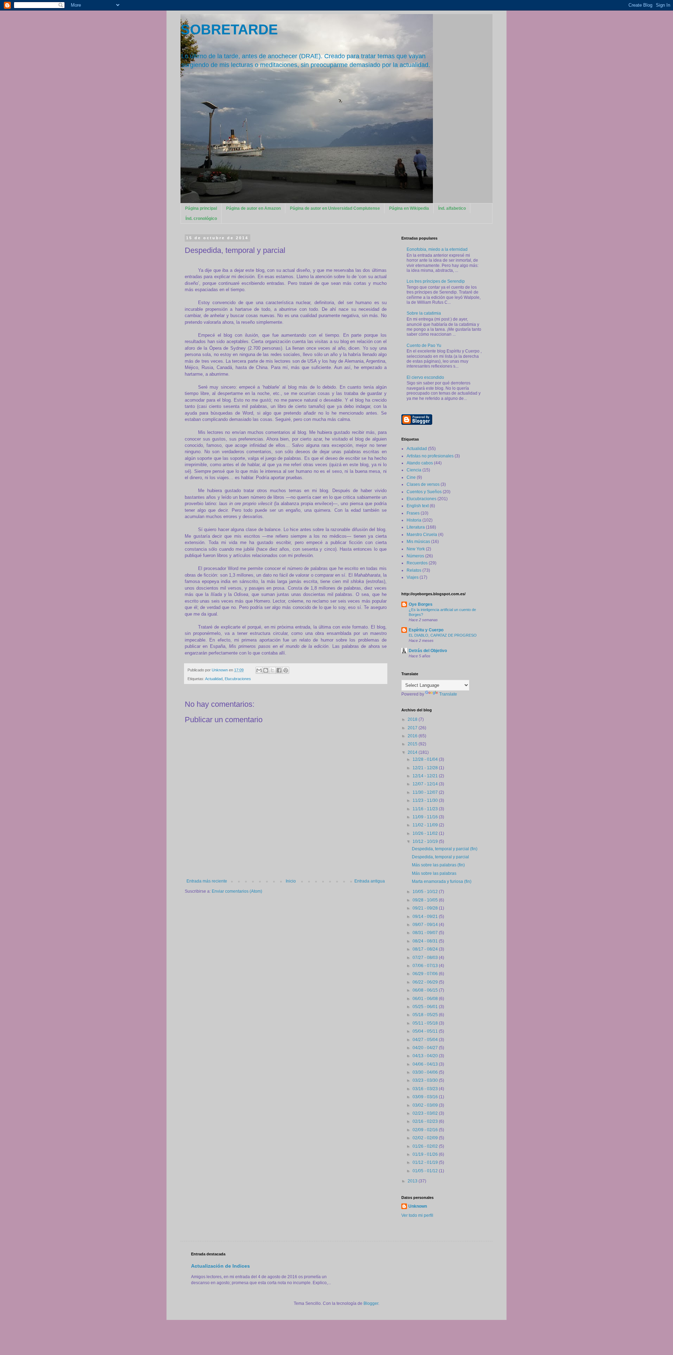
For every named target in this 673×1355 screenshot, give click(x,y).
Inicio (291, 881)
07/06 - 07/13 (426, 965)
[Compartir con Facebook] (279, 670)
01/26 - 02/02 (426, 1146)
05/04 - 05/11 (426, 1031)
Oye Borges (421, 604)
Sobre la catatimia (424, 313)
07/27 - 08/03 (426, 957)
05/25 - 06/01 (426, 1006)
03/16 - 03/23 (426, 1088)
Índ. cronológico (201, 218)
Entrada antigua (369, 881)
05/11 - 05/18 (426, 1023)
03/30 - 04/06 (426, 1072)
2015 (413, 744)
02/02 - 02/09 (426, 1137)
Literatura (416, 527)
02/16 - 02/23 (426, 1121)
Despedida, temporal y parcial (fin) (444, 848)
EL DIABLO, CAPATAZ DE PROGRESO (443, 635)
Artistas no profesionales (430, 456)
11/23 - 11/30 (426, 800)
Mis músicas (418, 541)
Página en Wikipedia (409, 208)
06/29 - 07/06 (426, 973)
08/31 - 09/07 (426, 932)
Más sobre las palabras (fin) (438, 865)
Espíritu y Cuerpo (426, 630)
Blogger (370, 1303)
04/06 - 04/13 (426, 1064)
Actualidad (214, 679)
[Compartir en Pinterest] (285, 670)
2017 (413, 727)
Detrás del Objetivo (428, 650)
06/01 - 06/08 (426, 998)
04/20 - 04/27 (426, 1047)
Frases (413, 513)
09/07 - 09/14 (426, 924)
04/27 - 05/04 (426, 1039)
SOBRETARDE (229, 29)
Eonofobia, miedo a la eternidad (437, 249)
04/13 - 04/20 (426, 1055)
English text (418, 505)
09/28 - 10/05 (426, 900)
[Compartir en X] (272, 670)
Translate (448, 694)
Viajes (413, 577)
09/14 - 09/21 (426, 916)
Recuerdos (417, 563)
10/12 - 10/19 (426, 841)
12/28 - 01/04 (426, 759)
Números (415, 556)
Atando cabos (420, 463)
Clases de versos (423, 484)
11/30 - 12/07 (426, 792)
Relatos (414, 570)
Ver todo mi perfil (417, 1215)
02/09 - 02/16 (426, 1129)
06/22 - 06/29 (426, 982)
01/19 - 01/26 (426, 1154)
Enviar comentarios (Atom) (237, 891)
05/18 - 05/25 (426, 1014)
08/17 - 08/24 (426, 949)
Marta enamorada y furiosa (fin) (441, 881)
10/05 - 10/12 (426, 891)
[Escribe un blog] (265, 670)
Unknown (417, 1206)
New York (416, 548)
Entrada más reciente (206, 881)
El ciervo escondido (425, 377)
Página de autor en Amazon (253, 208)
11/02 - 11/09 (426, 825)
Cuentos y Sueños (424, 491)
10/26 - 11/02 (426, 833)
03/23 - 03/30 (426, 1080)
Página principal (201, 208)
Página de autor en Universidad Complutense (335, 208)
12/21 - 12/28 (426, 767)
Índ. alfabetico (452, 208)
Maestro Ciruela (422, 534)
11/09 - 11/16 (426, 816)
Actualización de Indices (220, 1266)
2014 (413, 752)
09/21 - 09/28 (426, 908)
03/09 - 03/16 (426, 1096)
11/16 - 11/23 (426, 808)
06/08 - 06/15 (426, 990)
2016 (413, 735)
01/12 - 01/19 (426, 1162)
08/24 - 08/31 (426, 941)
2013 (413, 1181)
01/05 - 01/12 (426, 1170)
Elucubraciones (238, 679)
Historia (414, 520)
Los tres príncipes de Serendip (436, 281)
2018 (413, 719)
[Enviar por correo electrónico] (259, 670)
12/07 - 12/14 (426, 784)
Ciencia (414, 470)
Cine (411, 477)
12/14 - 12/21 (426, 775)
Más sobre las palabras (434, 873)
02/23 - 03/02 (426, 1113)
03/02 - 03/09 (426, 1105)
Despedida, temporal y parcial (440, 856)
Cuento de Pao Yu (424, 345)
